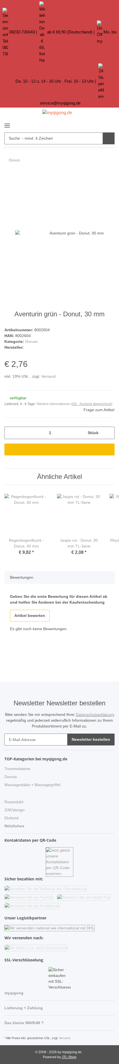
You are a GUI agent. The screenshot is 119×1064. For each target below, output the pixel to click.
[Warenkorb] (110, 124)
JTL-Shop (69, 1057)
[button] (100, 124)
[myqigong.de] (57, 113)
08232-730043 (22, 32)
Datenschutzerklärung (95, 714)
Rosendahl (13, 802)
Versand (48, 376)
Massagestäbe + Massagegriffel (32, 785)
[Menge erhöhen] (108, 433)
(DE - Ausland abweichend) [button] (91, 404)
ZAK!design (14, 810)
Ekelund (11, 818)
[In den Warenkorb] (8, 175)
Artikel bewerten (29, 615)
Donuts (31, 341)
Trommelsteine (17, 768)
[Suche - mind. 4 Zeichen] (109, 138)
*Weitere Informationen (53, 404)
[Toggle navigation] (7, 123)
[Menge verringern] (11, 433)
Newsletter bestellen (91, 739)
